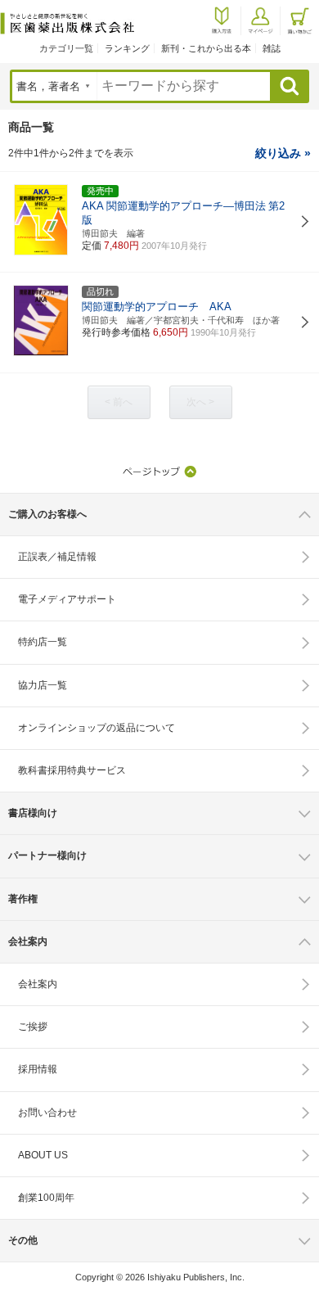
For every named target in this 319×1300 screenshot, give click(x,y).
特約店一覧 (42, 642)
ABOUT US (43, 1155)
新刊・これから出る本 (206, 48)
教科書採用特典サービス (72, 770)
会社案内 (37, 984)
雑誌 (272, 48)
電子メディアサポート (67, 599)
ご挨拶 (32, 1026)
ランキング (127, 48)
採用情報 (37, 1069)
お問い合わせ (47, 1112)
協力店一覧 (42, 685)
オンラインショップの (96, 728)
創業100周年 (46, 1197)
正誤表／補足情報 (57, 556)
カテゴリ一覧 (66, 48)
